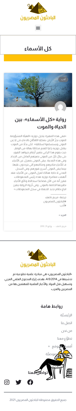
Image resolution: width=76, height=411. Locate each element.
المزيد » (62, 215)
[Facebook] (30, 382)
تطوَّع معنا (64, 338)
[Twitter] (18, 382)
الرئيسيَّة (66, 315)
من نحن (66, 331)
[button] (38, 28)
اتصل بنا (66, 323)
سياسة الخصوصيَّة (59, 354)
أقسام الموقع (62, 346)
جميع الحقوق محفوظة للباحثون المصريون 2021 (38, 399)
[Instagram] (7, 382)
